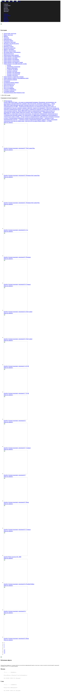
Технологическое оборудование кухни (14, 92)
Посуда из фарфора (9, 88)
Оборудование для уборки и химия (13, 62)
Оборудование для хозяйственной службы (15, 63)
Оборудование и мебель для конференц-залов (16, 78)
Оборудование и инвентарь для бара (14, 76)
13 (4, 651)
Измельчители (8, 39)
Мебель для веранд (9, 49)
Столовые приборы (9, 91)
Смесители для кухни (10, 42)
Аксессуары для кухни (10, 33)
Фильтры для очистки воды (11, 43)
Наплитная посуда (9, 53)
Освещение (7, 81)
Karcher (9, 65)
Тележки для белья (12, 71)
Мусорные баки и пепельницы (12, 52)
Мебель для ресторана (10, 50)
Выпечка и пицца (8, 46)
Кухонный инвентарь (9, 48)
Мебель (6, 36)
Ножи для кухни (8, 35)
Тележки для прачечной (13, 73)
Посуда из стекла (8, 86)
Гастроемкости (8, 45)
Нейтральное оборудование (11, 55)
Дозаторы (6, 37)
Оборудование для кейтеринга (12, 56)
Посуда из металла (9, 85)
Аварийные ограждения (13, 66)
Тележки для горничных (13, 72)
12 (4, 650)
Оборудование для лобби (10, 58)
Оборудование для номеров (11, 59)
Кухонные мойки (8, 40)
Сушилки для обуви (12, 69)
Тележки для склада (12, 75)
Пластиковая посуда (9, 84)
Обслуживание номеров (10, 79)
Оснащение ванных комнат (11, 82)
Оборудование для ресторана (12, 61)
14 (4, 652)
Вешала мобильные (12, 68)
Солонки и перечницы (10, 89)
